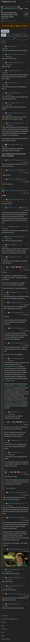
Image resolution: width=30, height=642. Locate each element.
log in (11, 25)
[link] (6, 21)
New (24, 35)
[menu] (27, 1)
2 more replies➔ (10, 488)
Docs (2, 632)
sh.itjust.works (4, 18)
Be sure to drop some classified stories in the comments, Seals (9, 15)
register (17, 25)
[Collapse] (3, 46)
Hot (3, 35)
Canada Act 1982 (9, 380)
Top (9, 35)
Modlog (3, 622)
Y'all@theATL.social (8, 1)
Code (2, 635)
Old (14, 38)
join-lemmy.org (5, 639)
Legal (2, 625)
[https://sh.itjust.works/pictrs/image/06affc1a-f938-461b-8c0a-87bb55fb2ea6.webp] (26, 14)
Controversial (16, 35)
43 (3, 21)
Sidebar (4, 31)
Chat (3, 42)
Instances (4, 629)
